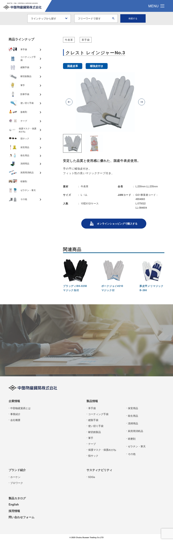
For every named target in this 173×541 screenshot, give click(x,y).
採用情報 (14, 511)
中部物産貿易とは (20, 408)
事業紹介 (15, 414)
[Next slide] (141, 102)
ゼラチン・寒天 (137, 446)
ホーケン (15, 477)
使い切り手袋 (95, 426)
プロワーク (16, 483)
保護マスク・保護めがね (102, 449)
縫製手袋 (93, 420)
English (14, 504)
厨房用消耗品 (135, 431)
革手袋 (86, 39)
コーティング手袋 (98, 414)
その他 (131, 454)
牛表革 (69, 39)
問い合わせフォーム (21, 517)
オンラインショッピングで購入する (117, 223)
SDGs (91, 477)
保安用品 (133, 408)
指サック (93, 455)
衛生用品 (133, 415)
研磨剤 (131, 438)
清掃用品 (133, 423)
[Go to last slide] (69, 102)
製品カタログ (17, 498)
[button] (72, 143)
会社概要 (15, 420)
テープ (92, 443)
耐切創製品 (94, 432)
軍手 (90, 438)
